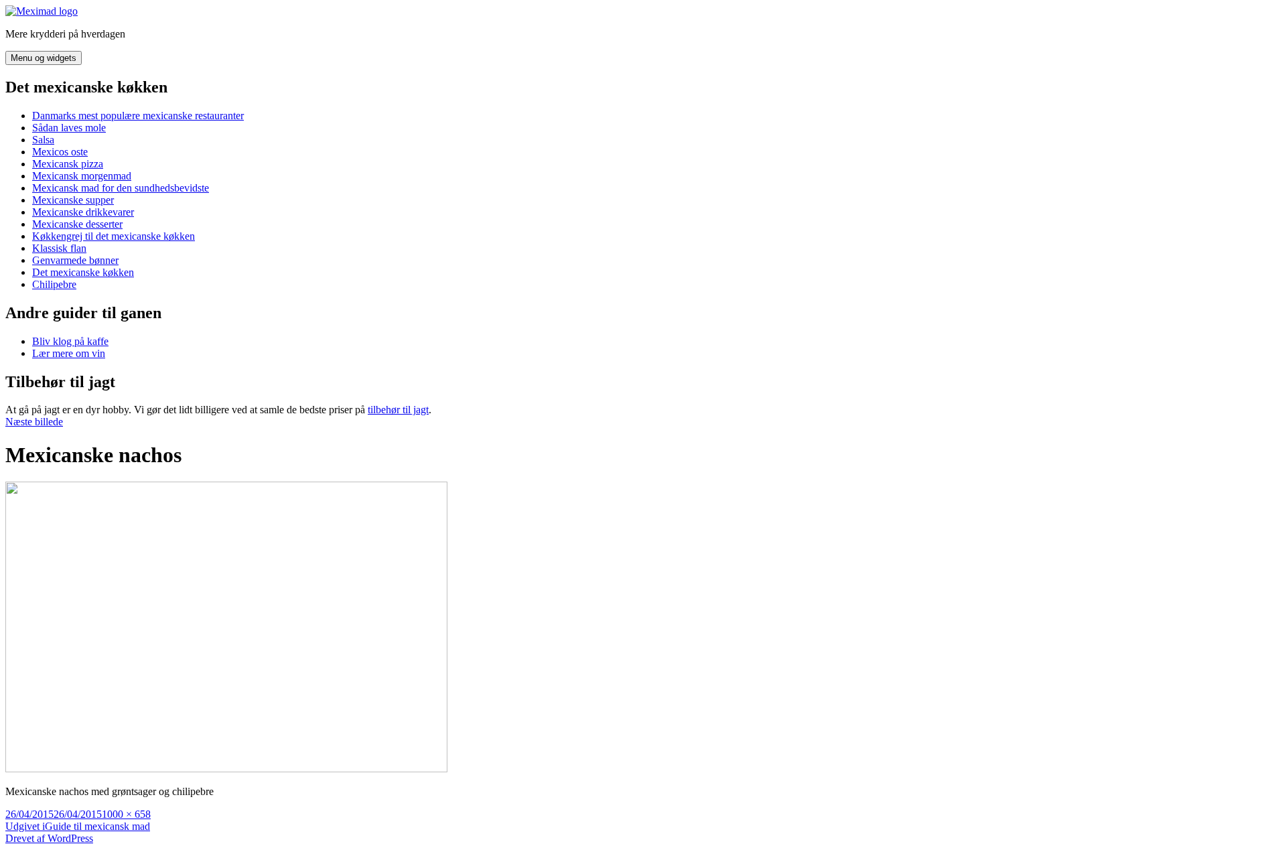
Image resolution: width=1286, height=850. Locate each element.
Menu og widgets (43, 58)
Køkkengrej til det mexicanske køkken (113, 236)
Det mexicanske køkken (83, 272)
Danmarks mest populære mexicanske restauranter (138, 115)
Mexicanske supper (73, 200)
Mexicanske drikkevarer (83, 212)
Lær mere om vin (68, 353)
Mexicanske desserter (77, 224)
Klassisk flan (59, 248)
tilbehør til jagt (398, 409)
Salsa (43, 139)
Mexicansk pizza (67, 163)
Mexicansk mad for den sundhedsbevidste (120, 188)
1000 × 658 (126, 814)
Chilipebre (54, 284)
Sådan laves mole (69, 127)
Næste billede (34, 421)
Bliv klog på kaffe (70, 341)
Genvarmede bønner (75, 260)
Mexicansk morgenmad (81, 176)
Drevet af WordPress (49, 838)
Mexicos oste (60, 151)
